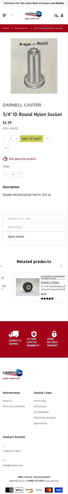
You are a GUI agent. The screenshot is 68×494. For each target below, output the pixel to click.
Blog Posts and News (45, 417)
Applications (40, 423)
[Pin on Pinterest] (21, 174)
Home (6, 28)
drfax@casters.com (13, 465)
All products (40, 406)
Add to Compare (54, 138)
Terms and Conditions (14, 406)
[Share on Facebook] (6, 174)
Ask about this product (22, 158)
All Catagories (41, 412)
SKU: (6, 128)
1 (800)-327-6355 (12, 451)
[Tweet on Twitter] (13, 174)
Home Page (40, 400)
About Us (7, 400)
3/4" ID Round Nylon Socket (48, 28)
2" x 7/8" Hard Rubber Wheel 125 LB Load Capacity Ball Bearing (46, 288)
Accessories (21, 28)
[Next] (60, 266)
